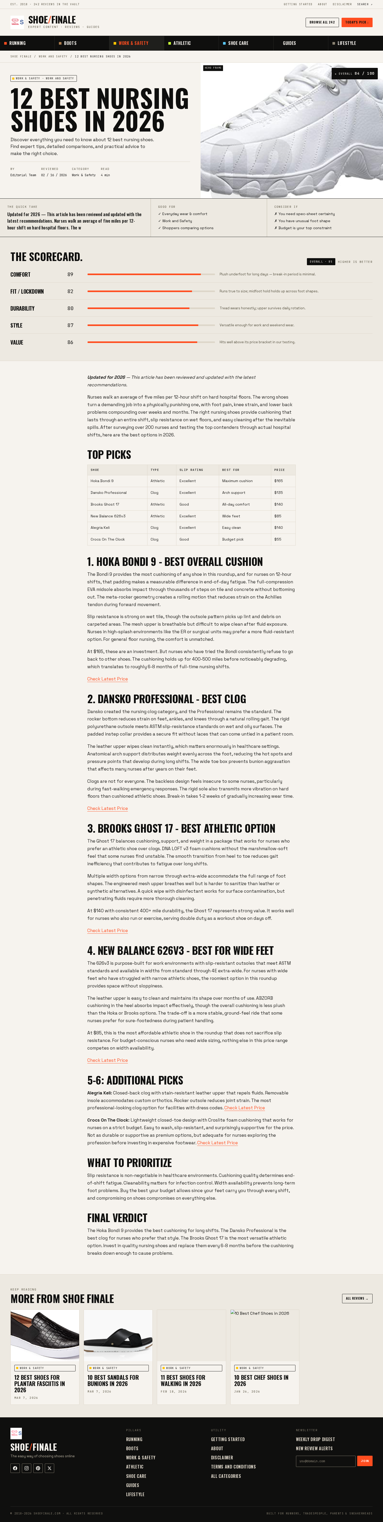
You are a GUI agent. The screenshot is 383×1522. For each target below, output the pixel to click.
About (323, 4)
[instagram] (26, 1468)
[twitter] (49, 1468)
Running (17, 43)
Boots (70, 43)
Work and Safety (53, 56)
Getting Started (298, 4)
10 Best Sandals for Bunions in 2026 (113, 1380)
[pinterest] (38, 1468)
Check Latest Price (107, 679)
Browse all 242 (322, 22)
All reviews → (357, 1298)
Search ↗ (365, 4)
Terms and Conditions (233, 1467)
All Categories (226, 1476)
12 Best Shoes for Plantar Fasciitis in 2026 (39, 1383)
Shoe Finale (21, 56)
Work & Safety (133, 43)
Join (365, 1461)
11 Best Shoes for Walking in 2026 (183, 1380)
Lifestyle (347, 43)
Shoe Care (238, 43)
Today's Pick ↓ (357, 22)
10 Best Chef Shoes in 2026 (261, 1380)
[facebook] (15, 1468)
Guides (289, 43)
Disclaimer (342, 4)
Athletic (182, 43)
